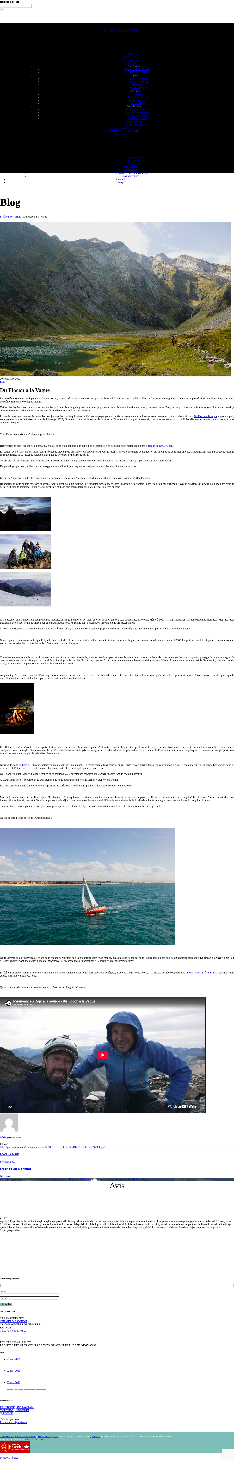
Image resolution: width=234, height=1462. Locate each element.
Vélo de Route (137, 72)
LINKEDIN (22, 1410)
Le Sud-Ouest (134, 160)
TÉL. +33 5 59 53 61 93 (13, 1330)
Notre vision (130, 169)
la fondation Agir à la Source (201, 972)
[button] (8, 24)
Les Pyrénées (134, 157)
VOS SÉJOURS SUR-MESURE (120, 131)
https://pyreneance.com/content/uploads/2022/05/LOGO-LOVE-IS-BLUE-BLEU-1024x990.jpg (52, 1147)
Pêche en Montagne (137, 87)
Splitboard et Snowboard (137, 112)
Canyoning (138, 94)
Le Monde (134, 163)
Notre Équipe (131, 166)
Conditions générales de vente (18, 1436)
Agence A (95, 1436)
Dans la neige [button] (134, 106)
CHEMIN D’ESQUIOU (13, 1321)
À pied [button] (134, 75)
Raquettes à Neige (137, 118)
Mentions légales (48, 1436)
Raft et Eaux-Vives (137, 97)
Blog (120, 182)
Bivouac (137, 84)
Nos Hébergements (130, 60)
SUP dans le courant (26, 675)
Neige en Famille (137, 115)
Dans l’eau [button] (134, 90)
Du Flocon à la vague (205, 416)
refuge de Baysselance (160, 445)
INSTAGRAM (25, 1407)
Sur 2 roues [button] (134, 66)
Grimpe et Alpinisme (137, 81)
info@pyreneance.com (11, 1137)
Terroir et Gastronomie (134, 124)
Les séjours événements (120, 128)
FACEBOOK (7, 1407)
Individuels (131, 63)
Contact (120, 179)
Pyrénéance (120, 134)
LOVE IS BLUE (9, 1154)
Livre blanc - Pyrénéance (13, 1422)
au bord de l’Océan (29, 764)
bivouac (171, 747)
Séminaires (131, 53)
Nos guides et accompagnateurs (131, 172)
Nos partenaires (130, 176)
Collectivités (130, 57)
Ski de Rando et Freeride (137, 109)
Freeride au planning (15, 1169)
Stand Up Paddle (137, 100)
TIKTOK (7, 1413)
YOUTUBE (7, 1410)
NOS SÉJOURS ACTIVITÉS (120, 30)
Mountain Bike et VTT (137, 69)
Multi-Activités (134, 121)
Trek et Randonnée (137, 78)
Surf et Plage (138, 103)
